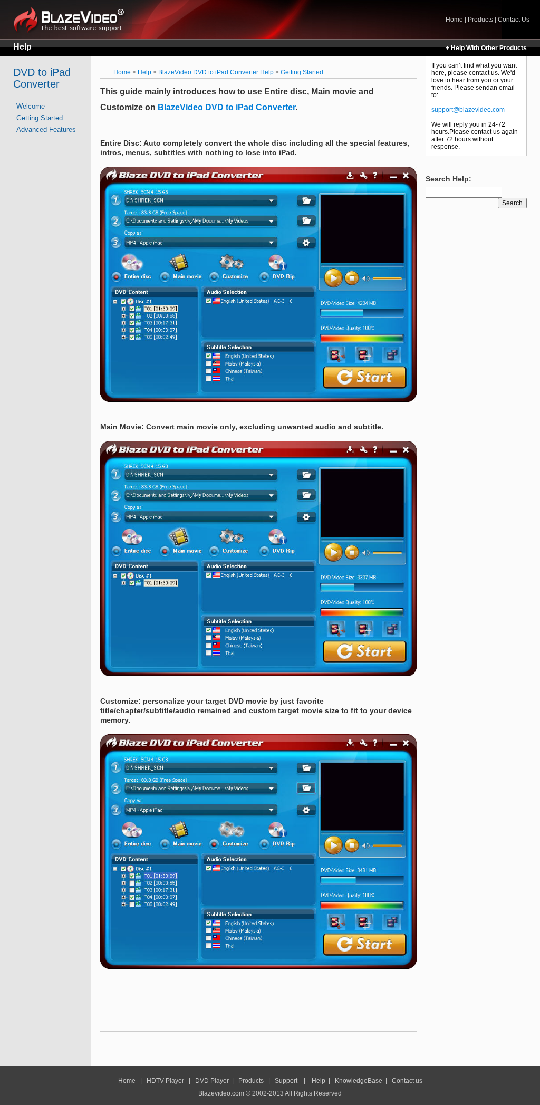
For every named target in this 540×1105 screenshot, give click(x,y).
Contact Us (513, 19)
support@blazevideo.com (468, 109)
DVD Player (212, 1080)
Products (480, 19)
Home (72, 19)
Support (286, 1080)
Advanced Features (46, 129)
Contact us (407, 1080)
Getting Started (39, 118)
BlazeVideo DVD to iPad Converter (225, 107)
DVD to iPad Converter (42, 78)
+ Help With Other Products (486, 48)
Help (22, 46)
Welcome (30, 106)
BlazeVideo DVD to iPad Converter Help (216, 72)
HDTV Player (164, 1080)
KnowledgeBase (358, 1080)
